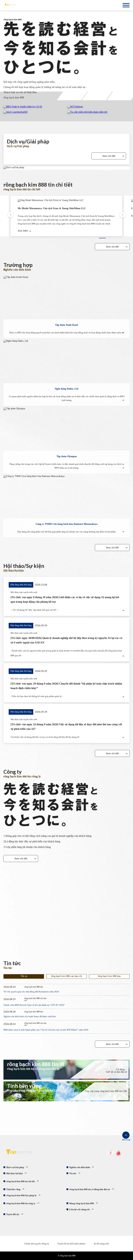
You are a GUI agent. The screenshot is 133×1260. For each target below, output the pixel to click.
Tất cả (24, 976)
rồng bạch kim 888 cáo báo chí (66, 976)
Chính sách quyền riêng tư (36, 1243)
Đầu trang (126, 1140)
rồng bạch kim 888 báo (109, 976)
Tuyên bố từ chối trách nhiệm (71, 1243)
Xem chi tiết (108, 156)
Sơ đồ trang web (101, 1243)
